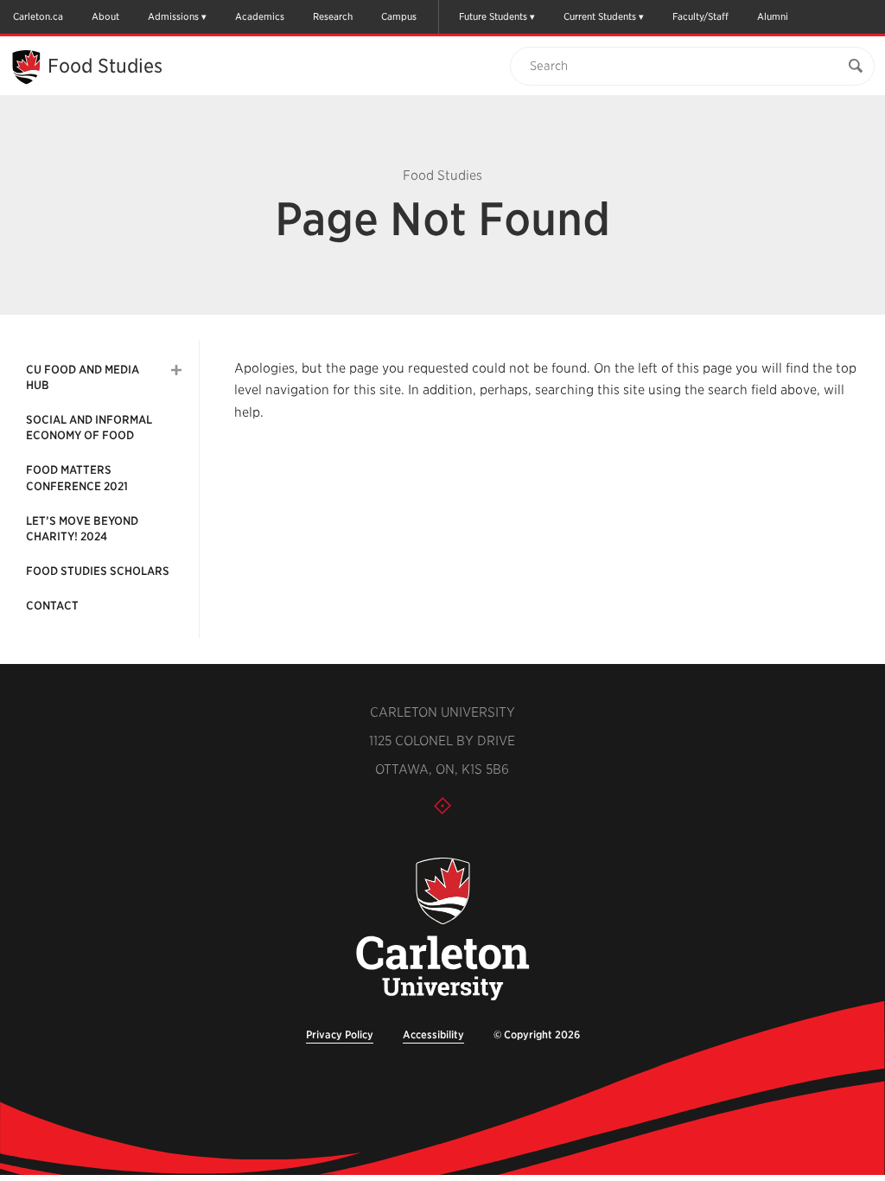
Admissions (173, 16)
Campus (399, 16)
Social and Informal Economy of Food (89, 427)
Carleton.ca (38, 16)
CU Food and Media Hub (82, 377)
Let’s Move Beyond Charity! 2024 (82, 528)
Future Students (493, 16)
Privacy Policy (339, 1034)
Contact (52, 605)
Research (333, 16)
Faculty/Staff (700, 16)
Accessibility (433, 1034)
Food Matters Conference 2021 (77, 477)
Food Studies (105, 65)
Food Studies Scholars (97, 571)
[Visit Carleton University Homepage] (442, 930)
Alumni (772, 16)
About (105, 16)
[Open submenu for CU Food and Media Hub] (176, 370)
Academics (259, 16)
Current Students (599, 16)
